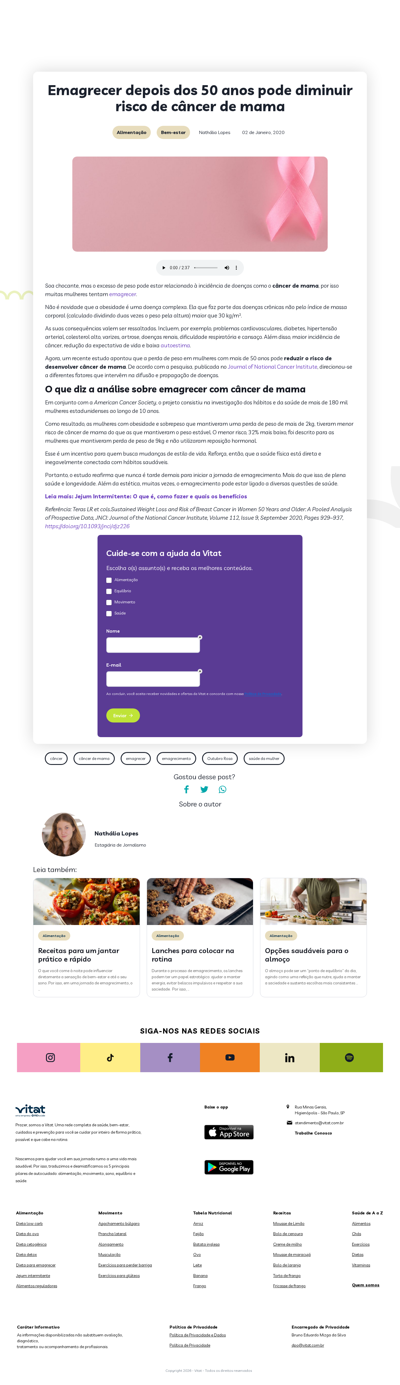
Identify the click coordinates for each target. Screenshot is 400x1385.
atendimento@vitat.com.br (319, 1122)
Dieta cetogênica (31, 1244)
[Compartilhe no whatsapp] (222, 789)
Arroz (198, 1223)
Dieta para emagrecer (36, 1265)
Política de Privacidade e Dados (198, 1335)
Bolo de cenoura (288, 1233)
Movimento (110, 1213)
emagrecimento (176, 758)
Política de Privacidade (190, 1345)
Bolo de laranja (287, 1265)
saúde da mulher (264, 758)
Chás (356, 1233)
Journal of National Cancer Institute (272, 366)
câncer (56, 758)
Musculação (109, 1254)
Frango (199, 1285)
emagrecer (122, 294)
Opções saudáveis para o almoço (306, 954)
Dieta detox (26, 1254)
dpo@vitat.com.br (308, 1345)
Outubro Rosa (220, 758)
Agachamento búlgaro (119, 1223)
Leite (197, 1265)
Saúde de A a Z (367, 1213)
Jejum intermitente (33, 1275)
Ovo (197, 1254)
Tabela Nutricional (212, 1213)
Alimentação (131, 132)
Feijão (198, 1233)
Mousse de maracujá (292, 1254)
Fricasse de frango (289, 1285)
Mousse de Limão (289, 1223)
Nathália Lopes (214, 132)
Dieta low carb (29, 1223)
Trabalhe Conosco (313, 1133)
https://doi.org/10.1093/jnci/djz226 (87, 526)
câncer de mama (94, 758)
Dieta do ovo (27, 1233)
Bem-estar (173, 132)
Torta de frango (287, 1275)
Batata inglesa (206, 1244)
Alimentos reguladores (36, 1285)
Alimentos (361, 1223)
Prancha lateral (112, 1233)
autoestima (175, 345)
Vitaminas (361, 1265)
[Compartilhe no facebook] (186, 789)
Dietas (357, 1254)
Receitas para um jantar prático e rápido (78, 954)
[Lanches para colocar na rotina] (200, 923)
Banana (200, 1275)
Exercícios (361, 1244)
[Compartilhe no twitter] (204, 789)
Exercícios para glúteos (119, 1275)
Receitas (282, 1213)
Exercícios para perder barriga (125, 1265)
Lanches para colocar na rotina (193, 954)
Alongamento (111, 1244)
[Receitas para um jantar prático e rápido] (86, 923)
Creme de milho (287, 1244)
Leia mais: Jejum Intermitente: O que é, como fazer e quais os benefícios (146, 496)
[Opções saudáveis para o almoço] (313, 923)
